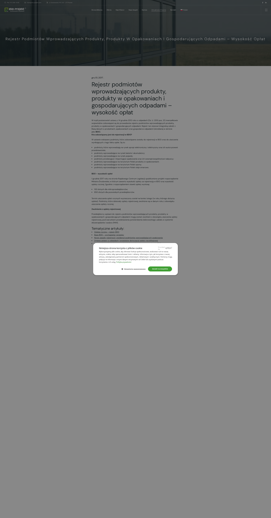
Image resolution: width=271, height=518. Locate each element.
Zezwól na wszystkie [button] (160, 269)
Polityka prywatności (123, 262)
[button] (134, 269)
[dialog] (135, 259)
